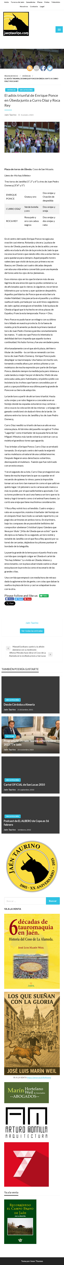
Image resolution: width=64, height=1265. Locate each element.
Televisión (55, 2)
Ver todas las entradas (32, 631)
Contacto (34, 6)
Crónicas (26, 76)
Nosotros (24, 6)
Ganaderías (30, 2)
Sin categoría (26, 90)
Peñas (46, 2)
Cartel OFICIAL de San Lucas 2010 (24, 784)
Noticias (10, 736)
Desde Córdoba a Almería (19, 704)
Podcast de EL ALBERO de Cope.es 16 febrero (26, 822)
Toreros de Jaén (17, 2)
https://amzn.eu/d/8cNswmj (39, 1077)
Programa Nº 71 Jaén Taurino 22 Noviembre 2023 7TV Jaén (30, 742)
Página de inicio (11, 76)
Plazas (39, 2)
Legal (42, 6)
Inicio (6, 2)
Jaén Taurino (12, 39)
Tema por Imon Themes (32, 1261)
